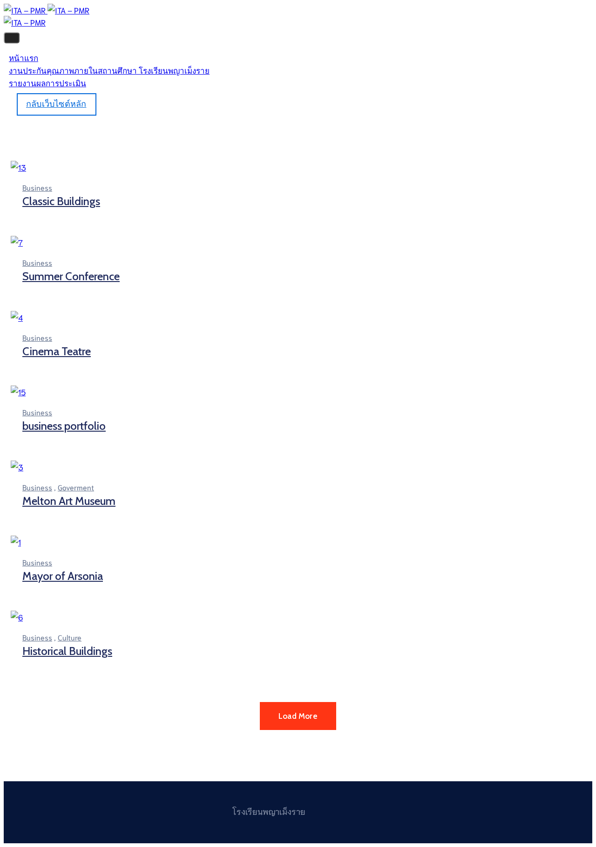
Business (37, 187)
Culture (69, 637)
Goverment (76, 487)
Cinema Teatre (56, 351)
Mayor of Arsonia (62, 576)
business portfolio (64, 426)
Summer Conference (71, 276)
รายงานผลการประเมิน (47, 83)
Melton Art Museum (68, 501)
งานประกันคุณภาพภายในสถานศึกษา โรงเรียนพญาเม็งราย (109, 71)
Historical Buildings (67, 651)
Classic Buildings (61, 201)
